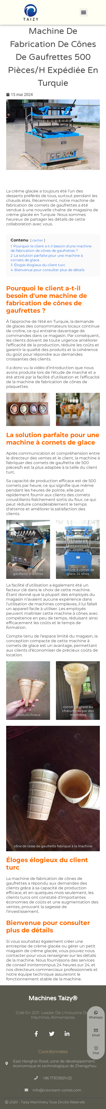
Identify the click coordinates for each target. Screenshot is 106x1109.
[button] (84, 12)
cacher (37, 240)
